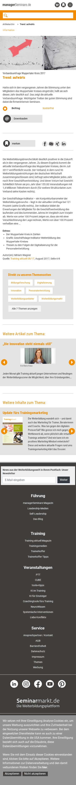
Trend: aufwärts (27, 24)
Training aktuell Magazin (38, 540)
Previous (4, 362)
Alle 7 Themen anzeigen (24, 308)
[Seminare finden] (38, 702)
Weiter (64, 479)
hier (44, 767)
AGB (38, 640)
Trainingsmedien (38, 546)
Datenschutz (38, 651)
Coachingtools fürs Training (38, 601)
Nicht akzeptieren (35, 773)
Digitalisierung (44, 282)
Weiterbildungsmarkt (52, 298)
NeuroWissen (38, 606)
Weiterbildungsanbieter (22, 298)
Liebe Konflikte (38, 617)
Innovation (16, 290)
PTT (38, 574)
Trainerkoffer (38, 551)
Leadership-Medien (38, 508)
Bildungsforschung (20, 282)
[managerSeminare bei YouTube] (50, 683)
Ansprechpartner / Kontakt (38, 635)
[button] (22, 119)
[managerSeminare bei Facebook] (38, 683)
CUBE (38, 580)
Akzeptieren (12, 773)
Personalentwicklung (39, 290)
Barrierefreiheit (38, 646)
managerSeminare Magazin (38, 503)
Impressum (38, 656)
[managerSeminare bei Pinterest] (62, 683)
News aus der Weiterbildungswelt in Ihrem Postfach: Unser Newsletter (35, 471)
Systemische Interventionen (38, 612)
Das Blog (38, 519)
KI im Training (38, 590)
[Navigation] (70, 5)
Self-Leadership (38, 513)
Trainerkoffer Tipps (38, 556)
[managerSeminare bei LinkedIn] (14, 683)
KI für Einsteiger (38, 596)
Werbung (38, 667)
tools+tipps (38, 585)
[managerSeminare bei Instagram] (26, 683)
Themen (38, 662)
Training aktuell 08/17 (22, 258)
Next (71, 362)
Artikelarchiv (8, 24)
